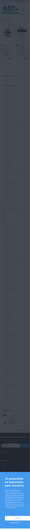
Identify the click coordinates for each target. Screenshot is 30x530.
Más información (15, 522)
